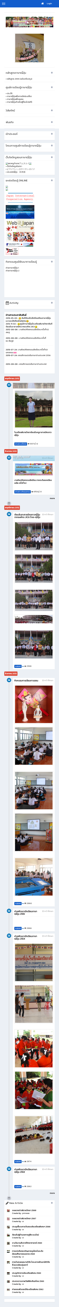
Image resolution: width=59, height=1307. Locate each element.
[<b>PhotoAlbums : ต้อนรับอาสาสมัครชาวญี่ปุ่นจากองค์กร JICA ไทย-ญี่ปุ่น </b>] (33, 536)
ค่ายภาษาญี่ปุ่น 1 (12, 267)
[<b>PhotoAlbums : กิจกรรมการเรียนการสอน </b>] (33, 704)
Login (49, 3)
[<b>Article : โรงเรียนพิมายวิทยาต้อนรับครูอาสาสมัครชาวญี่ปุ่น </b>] (33, 409)
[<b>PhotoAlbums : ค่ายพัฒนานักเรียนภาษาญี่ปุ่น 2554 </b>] (33, 962)
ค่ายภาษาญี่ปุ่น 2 (12, 270)
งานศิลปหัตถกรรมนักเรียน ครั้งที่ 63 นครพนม (27, 351)
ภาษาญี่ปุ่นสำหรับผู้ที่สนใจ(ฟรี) (19, 102)
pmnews (26, 1213)
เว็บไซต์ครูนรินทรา (14, 166)
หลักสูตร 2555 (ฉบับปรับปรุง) (19, 78)
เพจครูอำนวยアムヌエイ (18, 163)
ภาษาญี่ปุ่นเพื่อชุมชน (15, 99)
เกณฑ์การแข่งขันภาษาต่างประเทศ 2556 (34, 355)
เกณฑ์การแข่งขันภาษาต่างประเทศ (33, 364)
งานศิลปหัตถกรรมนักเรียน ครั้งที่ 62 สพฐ (27, 331)
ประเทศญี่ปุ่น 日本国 (16, 172)
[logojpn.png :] (29, 48)
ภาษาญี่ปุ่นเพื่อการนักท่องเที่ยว (19, 96)
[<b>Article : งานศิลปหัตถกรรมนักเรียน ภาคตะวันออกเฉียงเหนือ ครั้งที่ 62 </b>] (33, 469)
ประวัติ (9, 93)
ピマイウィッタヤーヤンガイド (21, 169)
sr (23, 1221)
